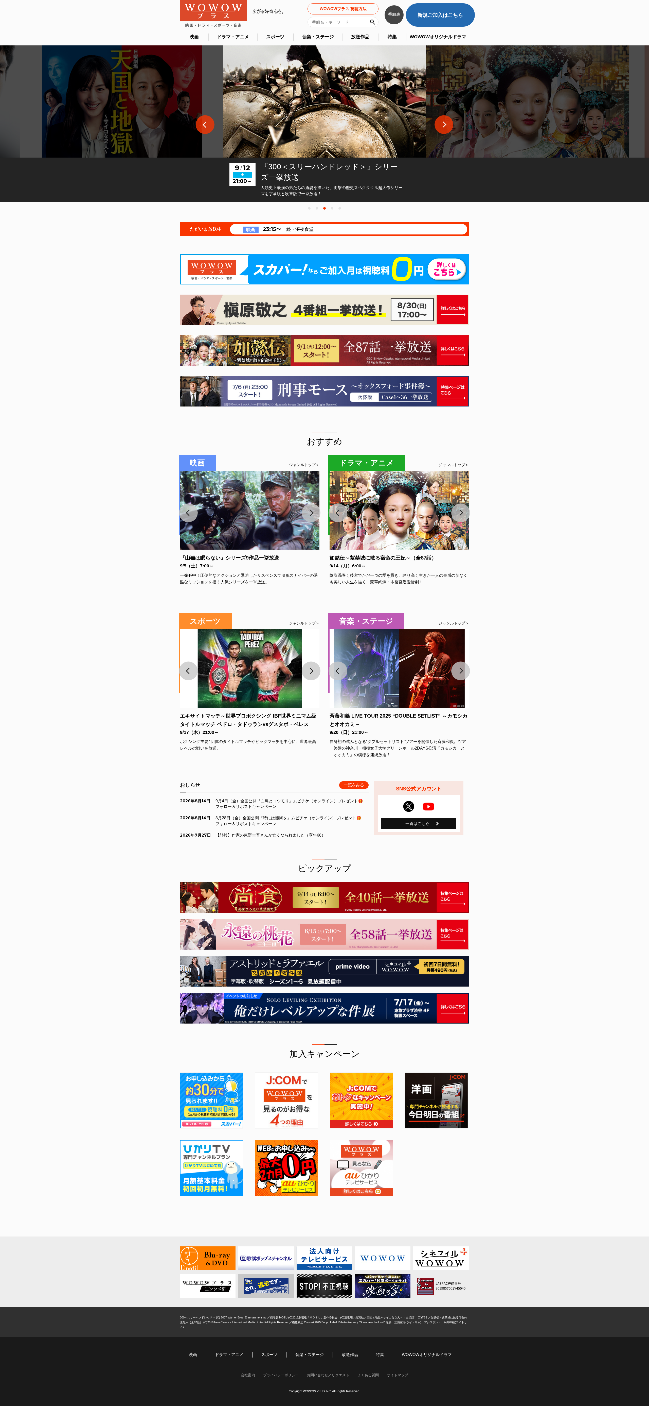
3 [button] (324, 208)
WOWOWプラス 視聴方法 (343, 9)
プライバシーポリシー (281, 1375)
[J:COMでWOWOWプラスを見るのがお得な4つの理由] (286, 1100)
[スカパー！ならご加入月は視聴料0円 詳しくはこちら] (324, 269)
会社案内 (248, 1375)
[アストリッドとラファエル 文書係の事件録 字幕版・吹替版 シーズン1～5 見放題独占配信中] (324, 971)
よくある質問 (368, 1375)
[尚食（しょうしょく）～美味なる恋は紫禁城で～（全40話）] (324, 897)
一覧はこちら (417, 823)
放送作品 (360, 36)
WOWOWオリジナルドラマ (438, 36)
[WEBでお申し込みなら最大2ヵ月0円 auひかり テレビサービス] (286, 1168)
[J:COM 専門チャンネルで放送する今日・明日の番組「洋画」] (436, 1100)
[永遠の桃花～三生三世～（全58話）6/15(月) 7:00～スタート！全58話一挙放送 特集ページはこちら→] (324, 934)
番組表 (394, 14)
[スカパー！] (211, 1100)
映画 (194, 36)
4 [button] (332, 208)
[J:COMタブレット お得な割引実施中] (361, 1100)
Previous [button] (205, 124)
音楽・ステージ (318, 36)
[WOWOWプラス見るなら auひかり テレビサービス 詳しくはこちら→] (361, 1168)
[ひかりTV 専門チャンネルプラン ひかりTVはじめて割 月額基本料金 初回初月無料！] (211, 1168)
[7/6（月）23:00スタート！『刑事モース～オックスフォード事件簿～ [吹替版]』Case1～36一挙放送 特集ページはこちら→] (324, 391)
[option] (121, 123)
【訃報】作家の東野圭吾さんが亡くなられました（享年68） (270, 835)
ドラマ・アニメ (233, 36)
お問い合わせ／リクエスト (328, 1375)
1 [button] (309, 208)
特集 (392, 36)
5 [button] (339, 208)
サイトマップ (397, 1375)
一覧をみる (354, 785)
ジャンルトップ (302, 465)
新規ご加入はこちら (440, 15)
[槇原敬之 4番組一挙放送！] (324, 310)
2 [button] (317, 208)
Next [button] (444, 124)
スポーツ (275, 36)
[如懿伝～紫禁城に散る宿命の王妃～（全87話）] (324, 350)
